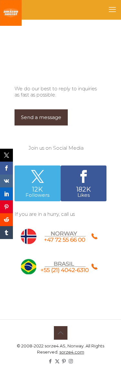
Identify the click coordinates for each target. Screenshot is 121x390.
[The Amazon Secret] (11, 9)
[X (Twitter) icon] (57, 361)
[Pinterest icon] (64, 361)
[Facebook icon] (50, 361)
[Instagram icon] (70, 361)
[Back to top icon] (60, 333)
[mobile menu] (112, 9)
